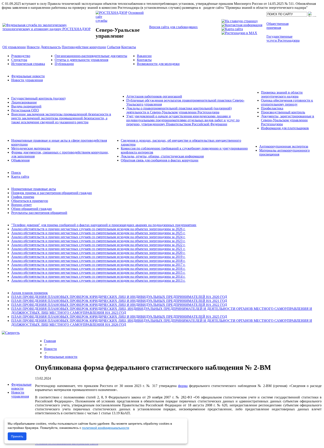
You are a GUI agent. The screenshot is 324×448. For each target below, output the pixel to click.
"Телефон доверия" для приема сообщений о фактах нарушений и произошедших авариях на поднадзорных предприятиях (103, 225)
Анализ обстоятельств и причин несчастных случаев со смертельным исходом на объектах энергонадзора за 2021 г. (98, 249)
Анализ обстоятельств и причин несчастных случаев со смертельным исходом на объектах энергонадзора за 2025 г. (98, 233)
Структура (19, 60)
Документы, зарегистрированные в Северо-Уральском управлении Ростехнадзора (287, 120)
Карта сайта (20, 176)
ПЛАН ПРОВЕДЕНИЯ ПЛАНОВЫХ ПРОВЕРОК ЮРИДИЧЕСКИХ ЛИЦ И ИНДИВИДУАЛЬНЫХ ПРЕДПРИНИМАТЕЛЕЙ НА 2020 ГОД (119, 297)
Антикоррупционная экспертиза (283, 146)
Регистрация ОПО (25, 110)
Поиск (16, 172)
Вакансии (144, 56)
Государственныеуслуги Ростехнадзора (283, 38)
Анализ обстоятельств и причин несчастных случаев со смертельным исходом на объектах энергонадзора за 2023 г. (98, 241)
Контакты (144, 60)
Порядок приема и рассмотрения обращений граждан (51, 193)
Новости (50, 349)
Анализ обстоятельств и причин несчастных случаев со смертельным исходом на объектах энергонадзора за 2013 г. (98, 280)
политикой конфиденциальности (105, 427)
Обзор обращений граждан (31, 209)
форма (183, 386)
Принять (17, 436)
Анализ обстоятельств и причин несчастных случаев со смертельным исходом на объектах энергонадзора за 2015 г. (98, 272)
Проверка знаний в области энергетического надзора (282, 94)
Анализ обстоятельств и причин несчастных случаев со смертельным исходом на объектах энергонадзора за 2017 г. (98, 265)
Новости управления (27, 80)
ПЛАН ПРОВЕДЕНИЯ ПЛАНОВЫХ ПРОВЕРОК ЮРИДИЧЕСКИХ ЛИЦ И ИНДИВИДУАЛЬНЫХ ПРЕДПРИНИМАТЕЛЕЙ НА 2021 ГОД (119, 301)
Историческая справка (28, 64)
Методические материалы (30, 148)
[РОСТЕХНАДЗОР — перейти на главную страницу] (48, 29)
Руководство (20, 56)
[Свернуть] (11, 333)
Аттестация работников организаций (154, 96)
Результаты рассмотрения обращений (39, 213)
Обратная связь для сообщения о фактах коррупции (159, 160)
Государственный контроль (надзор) (38, 98)
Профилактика (272, 108)
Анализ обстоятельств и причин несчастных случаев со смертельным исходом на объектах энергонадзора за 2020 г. (98, 253)
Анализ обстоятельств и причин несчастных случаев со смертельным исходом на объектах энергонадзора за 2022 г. (98, 245)
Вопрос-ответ (21, 205)
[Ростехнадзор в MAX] (239, 33)
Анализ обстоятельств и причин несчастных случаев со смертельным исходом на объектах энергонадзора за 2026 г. (98, 229)
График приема (22, 197)
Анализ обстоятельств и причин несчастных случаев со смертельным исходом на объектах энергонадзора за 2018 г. (98, 261)
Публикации (64, 64)
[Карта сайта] (232, 29)
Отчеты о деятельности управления (81, 60)
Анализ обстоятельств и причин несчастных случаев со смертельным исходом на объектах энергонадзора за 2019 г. (98, 257)
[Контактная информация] (242, 25)
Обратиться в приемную (29, 201)
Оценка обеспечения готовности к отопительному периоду (287, 102)
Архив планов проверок (29, 293)
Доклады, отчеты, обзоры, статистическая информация (162, 156)
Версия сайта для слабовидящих (173, 27)
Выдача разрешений (26, 106)
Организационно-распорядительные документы (91, 56)
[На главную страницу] (240, 21)
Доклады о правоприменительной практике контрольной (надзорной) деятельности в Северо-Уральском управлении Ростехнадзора (179, 110)
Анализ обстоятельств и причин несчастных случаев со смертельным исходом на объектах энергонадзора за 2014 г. (98, 276)
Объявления (20, 160)
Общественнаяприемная (277, 26)
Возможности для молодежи (158, 64)
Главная (50, 341)
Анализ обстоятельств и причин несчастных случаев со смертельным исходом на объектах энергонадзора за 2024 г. (98, 237)
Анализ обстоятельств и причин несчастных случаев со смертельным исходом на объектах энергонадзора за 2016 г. (98, 268)
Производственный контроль (283, 112)
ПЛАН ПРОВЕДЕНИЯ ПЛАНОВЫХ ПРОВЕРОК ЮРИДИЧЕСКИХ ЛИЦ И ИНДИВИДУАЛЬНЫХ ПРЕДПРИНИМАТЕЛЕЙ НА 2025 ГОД (119, 316)
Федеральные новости (28, 76)
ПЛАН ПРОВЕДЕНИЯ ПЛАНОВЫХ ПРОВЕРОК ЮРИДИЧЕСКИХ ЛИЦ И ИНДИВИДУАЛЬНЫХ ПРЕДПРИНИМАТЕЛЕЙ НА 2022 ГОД (119, 305)
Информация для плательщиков (285, 128)
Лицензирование (24, 102)
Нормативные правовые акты (33, 189)
